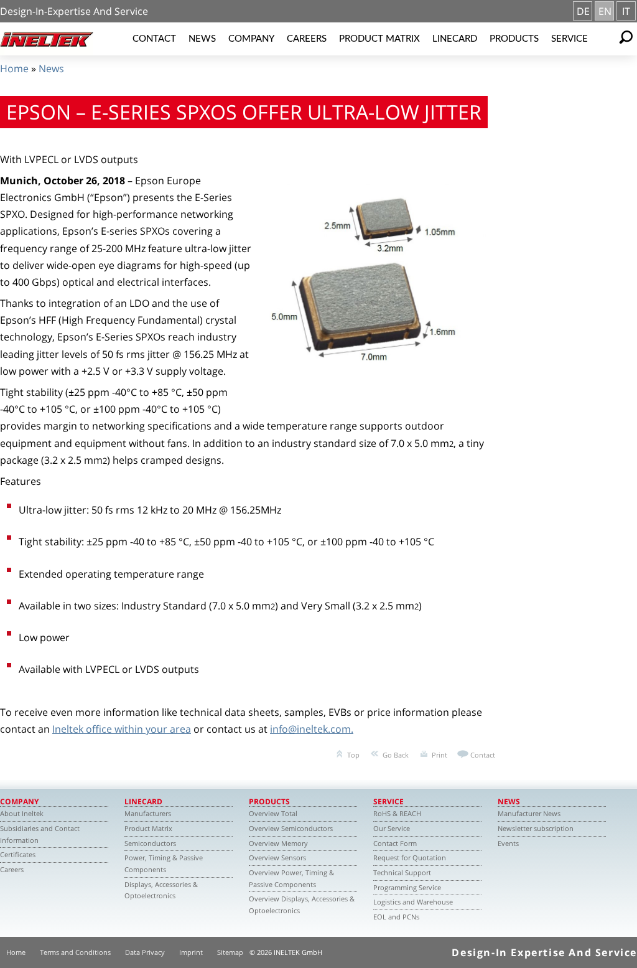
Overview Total (273, 813)
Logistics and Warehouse (413, 901)
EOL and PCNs (396, 916)
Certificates (17, 854)
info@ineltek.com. (311, 729)
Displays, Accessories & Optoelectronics (161, 890)
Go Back (396, 754)
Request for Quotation (409, 857)
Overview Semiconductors (291, 828)
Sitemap (230, 952)
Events (508, 843)
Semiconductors (150, 843)
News (202, 39)
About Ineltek (22, 813)
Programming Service (407, 887)
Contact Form (395, 843)
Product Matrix (379, 39)
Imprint (191, 952)
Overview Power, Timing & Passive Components (291, 878)
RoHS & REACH (397, 813)
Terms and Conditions (75, 952)
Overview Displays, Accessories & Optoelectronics (302, 904)
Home (14, 68)
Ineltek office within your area (121, 729)
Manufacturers (147, 813)
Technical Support (402, 872)
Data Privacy (145, 952)
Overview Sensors (277, 857)
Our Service (391, 828)
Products (514, 39)
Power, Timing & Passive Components (163, 863)
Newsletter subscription (536, 828)
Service (569, 39)
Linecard (454, 39)
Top (353, 754)
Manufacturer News (529, 813)
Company (251, 39)
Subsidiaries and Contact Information (40, 834)
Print (439, 754)
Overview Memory (278, 843)
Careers (307, 39)
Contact (154, 39)
